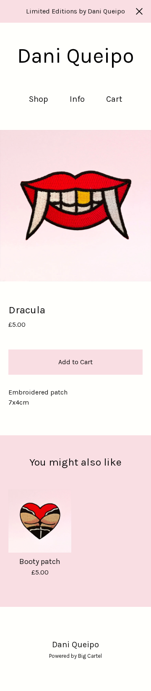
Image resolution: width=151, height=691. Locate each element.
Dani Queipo (75, 56)
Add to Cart (75, 362)
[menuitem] (38, 99)
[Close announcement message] (139, 11)
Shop (38, 99)
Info (77, 99)
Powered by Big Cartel (75, 656)
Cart (114, 98)
